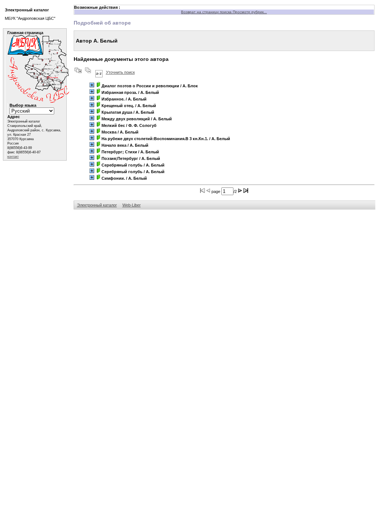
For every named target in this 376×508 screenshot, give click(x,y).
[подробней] (91, 85)
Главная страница (25, 32)
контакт (13, 156)
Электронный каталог (97, 205)
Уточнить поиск (120, 72)
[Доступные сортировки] (99, 72)
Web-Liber (131, 205)
